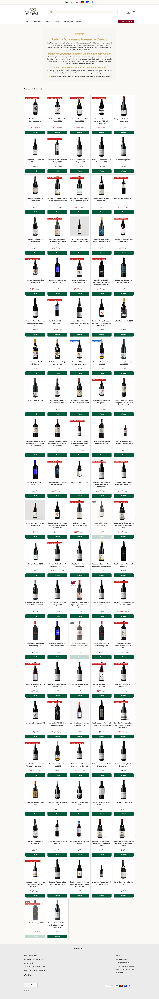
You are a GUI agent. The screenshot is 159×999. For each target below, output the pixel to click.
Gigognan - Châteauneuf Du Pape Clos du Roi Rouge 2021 (124, 525)
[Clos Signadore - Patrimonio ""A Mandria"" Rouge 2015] (102, 710)
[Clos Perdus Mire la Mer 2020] (102, 590)
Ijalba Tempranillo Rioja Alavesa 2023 (57, 363)
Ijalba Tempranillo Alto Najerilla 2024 (35, 363)
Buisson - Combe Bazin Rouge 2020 (123, 685)
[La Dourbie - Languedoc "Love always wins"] (35, 106)
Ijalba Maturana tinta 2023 (123, 321)
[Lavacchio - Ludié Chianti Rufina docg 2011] (35, 631)
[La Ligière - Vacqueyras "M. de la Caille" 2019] (102, 869)
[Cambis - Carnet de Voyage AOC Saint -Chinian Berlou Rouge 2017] (102, 308)
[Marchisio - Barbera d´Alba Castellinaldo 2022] (124, 226)
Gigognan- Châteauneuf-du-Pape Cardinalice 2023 (79, 402)
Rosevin (47, 21)
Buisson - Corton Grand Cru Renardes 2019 (102, 161)
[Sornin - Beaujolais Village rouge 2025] (124, 349)
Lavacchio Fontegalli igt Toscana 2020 (57, 281)
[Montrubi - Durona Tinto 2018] (79, 790)
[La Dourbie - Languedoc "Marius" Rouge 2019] (124, 267)
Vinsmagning (68, 21)
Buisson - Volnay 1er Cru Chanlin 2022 (123, 765)
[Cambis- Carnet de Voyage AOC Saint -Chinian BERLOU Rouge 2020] (57, 510)
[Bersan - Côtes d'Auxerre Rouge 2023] (102, 510)
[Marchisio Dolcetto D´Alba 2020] (35, 671)
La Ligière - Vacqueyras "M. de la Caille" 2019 (101, 883)
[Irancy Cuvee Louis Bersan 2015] (124, 869)
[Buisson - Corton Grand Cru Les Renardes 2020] (57, 551)
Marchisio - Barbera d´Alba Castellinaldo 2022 (123, 240)
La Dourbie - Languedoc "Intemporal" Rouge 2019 (79, 240)
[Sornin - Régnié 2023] (35, 388)
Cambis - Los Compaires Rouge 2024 (35, 281)
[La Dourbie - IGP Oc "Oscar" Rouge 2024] (35, 510)
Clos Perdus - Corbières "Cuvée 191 (35, 161)
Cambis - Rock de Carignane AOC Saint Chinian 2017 (101, 121)
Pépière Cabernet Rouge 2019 (35, 804)
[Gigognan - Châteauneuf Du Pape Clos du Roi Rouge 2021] (124, 510)
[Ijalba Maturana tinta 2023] (124, 308)
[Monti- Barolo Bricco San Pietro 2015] (57, 308)
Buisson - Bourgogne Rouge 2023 (35, 199)
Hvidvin (37, 21)
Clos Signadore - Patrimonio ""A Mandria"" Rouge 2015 (102, 724)
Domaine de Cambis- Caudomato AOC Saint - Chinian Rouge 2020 (101, 282)
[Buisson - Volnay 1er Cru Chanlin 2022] (124, 751)
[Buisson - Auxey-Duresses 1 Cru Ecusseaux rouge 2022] (35, 308)
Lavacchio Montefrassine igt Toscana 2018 (57, 483)
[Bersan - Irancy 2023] (35, 551)
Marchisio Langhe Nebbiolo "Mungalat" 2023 (79, 724)
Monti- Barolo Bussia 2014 (123, 198)
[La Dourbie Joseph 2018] (35, 910)
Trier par (27, 89)
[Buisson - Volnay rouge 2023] (79, 469)
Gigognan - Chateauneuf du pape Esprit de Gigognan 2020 (79, 200)
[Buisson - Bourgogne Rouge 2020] (35, 226)
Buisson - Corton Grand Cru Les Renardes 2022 (124, 604)
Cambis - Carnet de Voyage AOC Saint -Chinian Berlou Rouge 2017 (101, 323)
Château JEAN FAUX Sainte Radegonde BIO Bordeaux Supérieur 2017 (35, 443)
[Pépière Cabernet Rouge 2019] (35, 790)
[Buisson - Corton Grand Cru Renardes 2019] (102, 147)
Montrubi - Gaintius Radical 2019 (57, 804)
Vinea (29, 990)
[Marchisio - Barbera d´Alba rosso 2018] (79, 828)
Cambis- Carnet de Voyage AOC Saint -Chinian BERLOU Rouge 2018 (79, 884)
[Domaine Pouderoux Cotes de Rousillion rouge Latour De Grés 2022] (35, 869)
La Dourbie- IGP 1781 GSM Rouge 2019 (57, 161)
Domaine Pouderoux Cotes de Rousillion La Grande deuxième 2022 (123, 725)
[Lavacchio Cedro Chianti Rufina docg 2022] (102, 428)
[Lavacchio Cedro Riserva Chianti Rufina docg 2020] (124, 428)
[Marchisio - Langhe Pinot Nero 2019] (102, 671)
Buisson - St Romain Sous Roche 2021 (57, 685)
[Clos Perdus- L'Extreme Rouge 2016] (57, 590)
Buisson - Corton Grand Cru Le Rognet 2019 (79, 161)
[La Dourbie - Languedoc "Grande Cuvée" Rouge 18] (35, 751)
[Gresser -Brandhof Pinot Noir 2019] (57, 751)
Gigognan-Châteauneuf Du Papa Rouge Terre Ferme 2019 (57, 241)
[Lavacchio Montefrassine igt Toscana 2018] (57, 469)
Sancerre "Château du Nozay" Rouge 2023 (79, 363)
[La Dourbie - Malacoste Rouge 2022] (57, 106)
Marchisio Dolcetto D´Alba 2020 (35, 685)
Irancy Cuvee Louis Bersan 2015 (123, 883)
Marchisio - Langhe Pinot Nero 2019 (101, 685)
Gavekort (119, 972)
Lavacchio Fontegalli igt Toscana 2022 (35, 483)
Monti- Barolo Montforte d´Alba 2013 (57, 842)
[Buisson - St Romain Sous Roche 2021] (57, 671)
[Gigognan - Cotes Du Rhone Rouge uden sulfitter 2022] (102, 551)
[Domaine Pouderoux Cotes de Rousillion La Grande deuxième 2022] (124, 710)
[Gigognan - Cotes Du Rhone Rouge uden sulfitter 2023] (57, 185)
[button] (134, 12)
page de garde (121, 959)
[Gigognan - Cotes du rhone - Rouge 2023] (124, 106)
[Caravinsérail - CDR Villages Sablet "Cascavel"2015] (35, 590)
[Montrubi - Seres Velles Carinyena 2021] (102, 790)
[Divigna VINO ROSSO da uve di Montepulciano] (57, 710)
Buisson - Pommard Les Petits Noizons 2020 (57, 883)
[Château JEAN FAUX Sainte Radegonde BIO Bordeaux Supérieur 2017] (35, 428)
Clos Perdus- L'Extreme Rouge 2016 (57, 604)
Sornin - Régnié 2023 (35, 400)
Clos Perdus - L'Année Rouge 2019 (79, 565)
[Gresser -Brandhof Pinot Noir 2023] (102, 349)
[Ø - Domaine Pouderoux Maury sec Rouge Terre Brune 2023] (79, 428)
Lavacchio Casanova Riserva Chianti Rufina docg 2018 (123, 646)
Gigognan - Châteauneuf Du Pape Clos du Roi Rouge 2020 (124, 843)
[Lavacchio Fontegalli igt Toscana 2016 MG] (57, 631)
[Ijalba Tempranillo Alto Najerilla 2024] (35, 349)
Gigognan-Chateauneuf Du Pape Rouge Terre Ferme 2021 (79, 605)
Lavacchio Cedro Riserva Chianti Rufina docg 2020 (124, 442)
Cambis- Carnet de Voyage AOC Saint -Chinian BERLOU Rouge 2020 (57, 525)
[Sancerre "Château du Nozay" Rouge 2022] (79, 267)
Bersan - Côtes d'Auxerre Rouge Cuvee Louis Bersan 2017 (79, 323)
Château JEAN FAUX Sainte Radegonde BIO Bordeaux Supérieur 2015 (57, 443)
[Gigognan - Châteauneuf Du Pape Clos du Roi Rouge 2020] (124, 828)
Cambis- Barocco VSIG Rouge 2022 (79, 120)
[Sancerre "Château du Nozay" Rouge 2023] (79, 349)
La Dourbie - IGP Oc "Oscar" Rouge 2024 (35, 524)
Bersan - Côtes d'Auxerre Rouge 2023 (102, 524)
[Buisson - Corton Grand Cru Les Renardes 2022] (124, 590)
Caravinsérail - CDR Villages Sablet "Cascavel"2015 (35, 604)
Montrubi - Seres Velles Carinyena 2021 (101, 804)
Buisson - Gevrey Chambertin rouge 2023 (79, 524)
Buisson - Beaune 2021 (123, 802)
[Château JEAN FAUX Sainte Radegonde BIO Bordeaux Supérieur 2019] (124, 388)
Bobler (57, 21)
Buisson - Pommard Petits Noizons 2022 (101, 765)
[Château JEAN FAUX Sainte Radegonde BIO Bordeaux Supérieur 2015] (57, 428)
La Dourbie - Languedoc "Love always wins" (35, 120)
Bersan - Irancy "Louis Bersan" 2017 (101, 199)
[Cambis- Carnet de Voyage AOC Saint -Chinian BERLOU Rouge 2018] (79, 869)
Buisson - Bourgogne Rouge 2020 (35, 240)
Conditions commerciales (125, 966)
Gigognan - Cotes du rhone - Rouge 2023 (123, 120)
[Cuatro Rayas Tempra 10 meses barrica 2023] (57, 388)
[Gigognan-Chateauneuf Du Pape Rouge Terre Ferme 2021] (79, 590)
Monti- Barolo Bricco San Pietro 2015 (57, 322)
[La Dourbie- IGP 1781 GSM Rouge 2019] (57, 147)
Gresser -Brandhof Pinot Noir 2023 (101, 363)
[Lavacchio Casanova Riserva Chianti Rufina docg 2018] (124, 631)
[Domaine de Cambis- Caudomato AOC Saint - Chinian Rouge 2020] (102, 267)
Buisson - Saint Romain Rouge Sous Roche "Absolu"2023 (101, 484)
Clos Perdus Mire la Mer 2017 (79, 685)
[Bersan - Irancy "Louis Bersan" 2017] (102, 185)
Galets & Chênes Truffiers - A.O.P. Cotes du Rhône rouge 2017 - (57, 925)
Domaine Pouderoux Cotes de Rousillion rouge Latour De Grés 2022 (35, 884)
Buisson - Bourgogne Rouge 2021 (35, 842)
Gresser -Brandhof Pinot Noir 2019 (57, 765)
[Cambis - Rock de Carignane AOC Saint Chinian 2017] (102, 106)
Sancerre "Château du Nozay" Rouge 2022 (79, 281)
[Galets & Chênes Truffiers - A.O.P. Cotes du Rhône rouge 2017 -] (57, 910)
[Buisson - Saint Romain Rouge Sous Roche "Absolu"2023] (102, 469)
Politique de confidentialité (125, 969)
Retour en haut (78, 948)
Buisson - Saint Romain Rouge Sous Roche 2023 (123, 483)
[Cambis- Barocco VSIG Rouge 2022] (79, 106)
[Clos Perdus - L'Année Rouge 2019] (79, 551)
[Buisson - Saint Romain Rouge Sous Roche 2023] (124, 469)
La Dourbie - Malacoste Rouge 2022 (57, 120)
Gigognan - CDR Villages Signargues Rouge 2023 (101, 240)
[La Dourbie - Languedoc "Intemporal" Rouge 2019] (79, 226)
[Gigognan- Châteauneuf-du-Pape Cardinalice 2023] (79, 388)
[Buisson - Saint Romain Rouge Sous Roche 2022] (79, 751)
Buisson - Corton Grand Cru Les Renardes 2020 (57, 565)
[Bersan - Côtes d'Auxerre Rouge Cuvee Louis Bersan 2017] (79, 308)
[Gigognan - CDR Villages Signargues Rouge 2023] (102, 226)
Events (78, 21)
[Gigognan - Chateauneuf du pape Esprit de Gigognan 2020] (79, 185)
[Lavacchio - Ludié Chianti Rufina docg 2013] (102, 631)
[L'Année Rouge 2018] (124, 147)
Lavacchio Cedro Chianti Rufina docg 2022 (101, 442)
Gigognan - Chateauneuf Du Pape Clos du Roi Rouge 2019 (102, 843)
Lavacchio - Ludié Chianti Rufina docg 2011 (35, 645)
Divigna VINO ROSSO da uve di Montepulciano (57, 724)
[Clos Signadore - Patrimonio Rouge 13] (124, 551)
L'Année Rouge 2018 (123, 160)
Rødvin (27, 21)
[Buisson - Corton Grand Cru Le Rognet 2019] (79, 147)
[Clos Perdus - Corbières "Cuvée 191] (35, 147)
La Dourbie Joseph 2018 (35, 923)
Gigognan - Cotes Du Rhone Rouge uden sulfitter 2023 (57, 199)
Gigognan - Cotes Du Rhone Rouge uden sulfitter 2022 (102, 565)
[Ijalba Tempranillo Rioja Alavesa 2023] (57, 349)
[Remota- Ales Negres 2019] (35, 710)
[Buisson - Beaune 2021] (124, 790)
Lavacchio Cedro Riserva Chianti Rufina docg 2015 (79, 645)
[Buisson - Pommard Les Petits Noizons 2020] (57, 869)
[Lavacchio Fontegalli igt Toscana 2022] (35, 469)
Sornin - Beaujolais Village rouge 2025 (123, 363)
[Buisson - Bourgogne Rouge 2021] (35, 828)
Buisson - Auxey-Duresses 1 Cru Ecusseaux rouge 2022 (35, 323)
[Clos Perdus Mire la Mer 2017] (79, 671)
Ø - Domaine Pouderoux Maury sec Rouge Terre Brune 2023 (79, 443)
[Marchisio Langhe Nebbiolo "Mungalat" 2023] (79, 710)
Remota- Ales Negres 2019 (35, 723)
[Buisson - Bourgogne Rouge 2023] (35, 185)
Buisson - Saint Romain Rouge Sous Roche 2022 (79, 765)
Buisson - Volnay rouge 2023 (79, 483)
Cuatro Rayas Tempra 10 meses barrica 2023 (57, 402)
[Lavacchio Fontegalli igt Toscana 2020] (57, 267)
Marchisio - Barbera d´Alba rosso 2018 (79, 842)
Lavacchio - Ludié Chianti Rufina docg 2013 (101, 645)
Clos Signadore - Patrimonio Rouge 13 (124, 565)
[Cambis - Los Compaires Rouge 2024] (35, 267)
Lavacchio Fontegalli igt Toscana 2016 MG (57, 645)
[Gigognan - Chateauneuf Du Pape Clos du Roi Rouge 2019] (102, 828)
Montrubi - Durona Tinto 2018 (79, 804)
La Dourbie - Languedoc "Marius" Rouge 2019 (123, 281)
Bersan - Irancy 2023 (35, 564)
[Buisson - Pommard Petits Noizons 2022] (102, 751)
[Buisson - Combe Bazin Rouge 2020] (124, 671)
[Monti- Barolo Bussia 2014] (124, 185)
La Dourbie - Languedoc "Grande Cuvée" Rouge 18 (35, 765)
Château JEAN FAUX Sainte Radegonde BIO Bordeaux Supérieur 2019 (123, 403)
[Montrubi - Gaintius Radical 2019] (57, 790)
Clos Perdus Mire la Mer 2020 (101, 604)
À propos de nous (122, 963)
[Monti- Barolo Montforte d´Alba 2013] (57, 828)
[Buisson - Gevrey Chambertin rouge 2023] (79, 510)
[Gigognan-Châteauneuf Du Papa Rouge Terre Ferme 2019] (57, 226)
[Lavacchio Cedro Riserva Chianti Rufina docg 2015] (79, 631)
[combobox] (83, 12)
